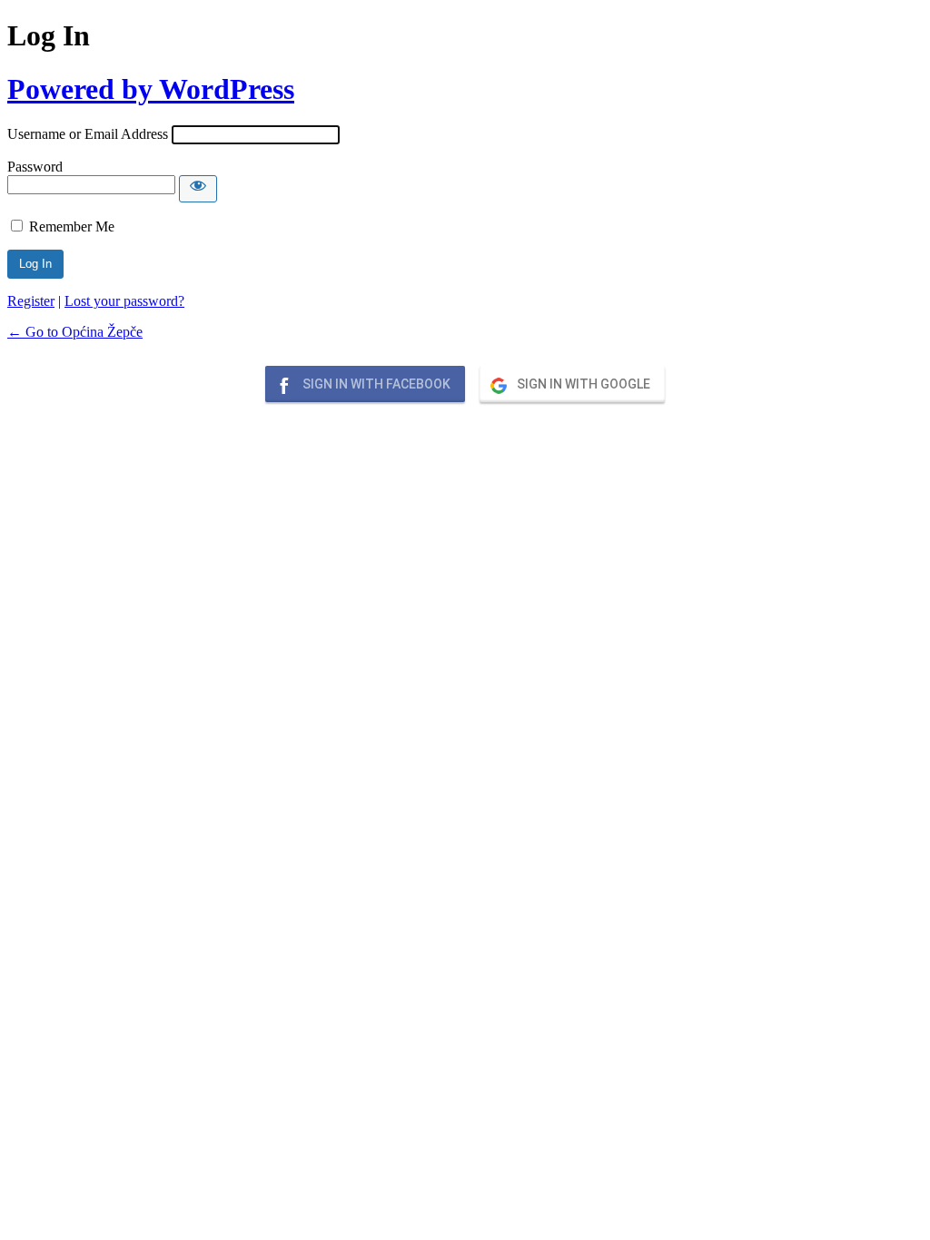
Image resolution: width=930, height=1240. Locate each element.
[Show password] (198, 188)
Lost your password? (124, 301)
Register (30, 301)
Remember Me (71, 226)
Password (35, 166)
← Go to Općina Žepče (75, 332)
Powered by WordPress (150, 89)
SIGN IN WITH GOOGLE (582, 384)
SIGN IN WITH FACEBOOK (375, 384)
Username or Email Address (87, 134)
